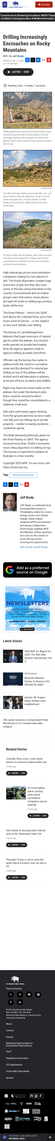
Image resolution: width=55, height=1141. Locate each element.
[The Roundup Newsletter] (27, 608)
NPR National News (23, 475)
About (9, 1024)
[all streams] (51, 1137)
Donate (45, 4)
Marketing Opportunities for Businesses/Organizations (19, 1044)
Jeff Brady (18, 56)
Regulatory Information (17, 1058)
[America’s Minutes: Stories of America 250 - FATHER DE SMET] (13, 679)
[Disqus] (27, 929)
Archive (9, 1078)
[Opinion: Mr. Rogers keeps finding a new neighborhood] (13, 702)
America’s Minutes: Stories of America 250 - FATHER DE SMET (37, 681)
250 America (30, 673)
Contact (10, 1030)
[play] (5, 1137)
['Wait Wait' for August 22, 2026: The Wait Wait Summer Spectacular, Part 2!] (13, 656)
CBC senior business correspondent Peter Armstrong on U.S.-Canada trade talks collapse (25, 723)
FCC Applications (14, 1065)
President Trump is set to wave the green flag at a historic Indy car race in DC (26, 863)
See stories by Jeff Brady (34, 547)
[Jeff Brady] (10, 502)
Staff (8, 1052)
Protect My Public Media (17, 1071)
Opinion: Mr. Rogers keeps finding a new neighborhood (35, 701)
